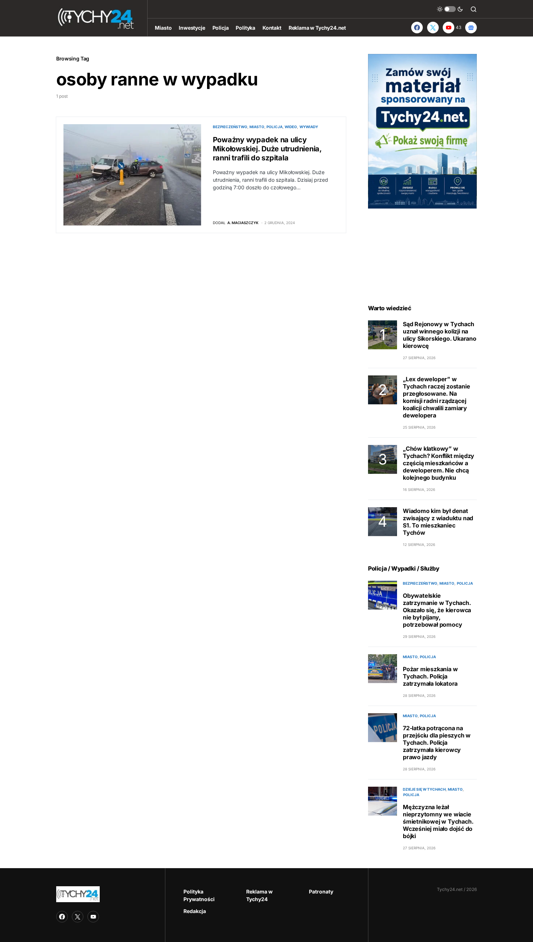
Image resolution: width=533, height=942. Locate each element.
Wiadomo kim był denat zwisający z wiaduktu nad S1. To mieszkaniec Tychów (438, 521)
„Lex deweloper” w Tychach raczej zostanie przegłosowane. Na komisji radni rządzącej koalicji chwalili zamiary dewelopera (436, 397)
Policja (274, 127)
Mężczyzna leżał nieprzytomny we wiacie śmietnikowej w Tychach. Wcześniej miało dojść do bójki (438, 821)
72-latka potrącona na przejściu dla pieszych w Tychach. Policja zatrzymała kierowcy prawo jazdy (437, 742)
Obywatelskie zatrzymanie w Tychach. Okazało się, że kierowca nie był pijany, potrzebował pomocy (437, 610)
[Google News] (471, 27)
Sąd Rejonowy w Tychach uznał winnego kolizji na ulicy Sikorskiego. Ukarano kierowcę (439, 334)
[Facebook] (417, 27)
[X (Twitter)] (433, 27)
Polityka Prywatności (199, 895)
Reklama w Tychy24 (259, 895)
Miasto (256, 127)
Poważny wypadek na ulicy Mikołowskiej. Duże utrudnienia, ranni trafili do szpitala (267, 148)
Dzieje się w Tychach (424, 789)
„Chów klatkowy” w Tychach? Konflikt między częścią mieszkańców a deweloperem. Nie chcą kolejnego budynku (438, 463)
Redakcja (194, 911)
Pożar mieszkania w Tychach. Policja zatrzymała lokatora (430, 676)
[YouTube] (93, 916)
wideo (291, 127)
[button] (450, 9)
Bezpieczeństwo (230, 127)
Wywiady (308, 127)
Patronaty (321, 891)
